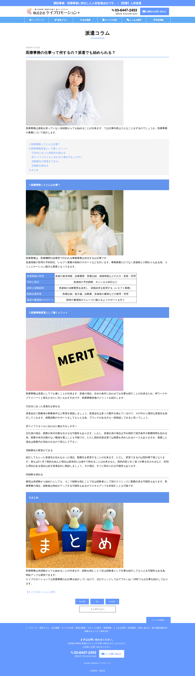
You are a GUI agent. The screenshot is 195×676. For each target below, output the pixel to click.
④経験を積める (39, 165)
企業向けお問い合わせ (156, 11)
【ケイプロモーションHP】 (41, 592)
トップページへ (98, 609)
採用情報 (132, 627)
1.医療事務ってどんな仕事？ (44, 144)
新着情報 (108, 627)
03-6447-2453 (126, 10)
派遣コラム (44, 627)
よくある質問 (120, 627)
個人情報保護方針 (160, 627)
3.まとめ (33, 170)
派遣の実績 (80, 627)
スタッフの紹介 (94, 627)
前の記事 (82, 601)
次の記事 (112, 601)
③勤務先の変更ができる (43, 161)
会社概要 (55, 627)
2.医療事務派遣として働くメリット (48, 148)
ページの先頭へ (158, 619)
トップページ (31, 627)
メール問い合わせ (113, 653)
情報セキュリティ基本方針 (96, 631)
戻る (97, 601)
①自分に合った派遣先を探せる (47, 152)
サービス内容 (67, 627)
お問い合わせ (144, 627)
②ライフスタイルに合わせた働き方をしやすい (56, 157)
